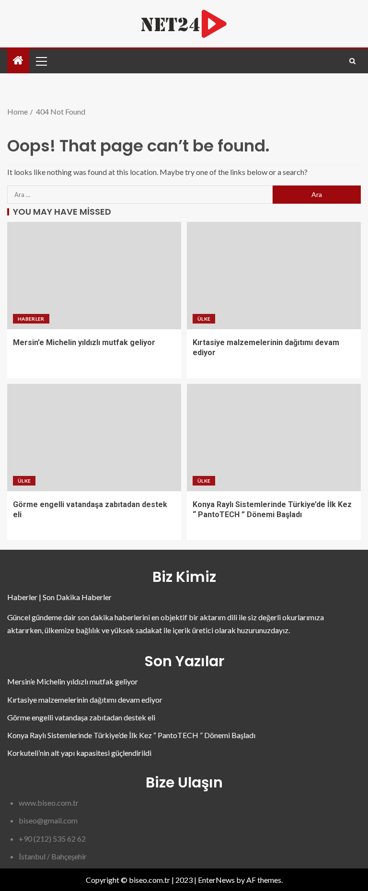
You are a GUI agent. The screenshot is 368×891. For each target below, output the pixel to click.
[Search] (352, 61)
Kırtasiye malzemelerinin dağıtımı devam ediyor (84, 699)
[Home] (18, 61)
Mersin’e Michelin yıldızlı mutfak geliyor (84, 342)
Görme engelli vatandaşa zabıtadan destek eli (81, 717)
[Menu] (40, 61)
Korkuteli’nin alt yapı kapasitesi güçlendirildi (79, 752)
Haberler (31, 319)
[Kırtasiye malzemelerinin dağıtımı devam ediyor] (274, 275)
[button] (40, 61)
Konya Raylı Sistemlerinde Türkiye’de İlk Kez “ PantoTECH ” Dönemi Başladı (131, 735)
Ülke (203, 319)
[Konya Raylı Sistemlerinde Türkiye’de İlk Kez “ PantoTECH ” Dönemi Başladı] (274, 437)
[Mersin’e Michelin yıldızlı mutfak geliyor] (94, 275)
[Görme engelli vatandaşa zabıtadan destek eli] (94, 437)
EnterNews (216, 879)
